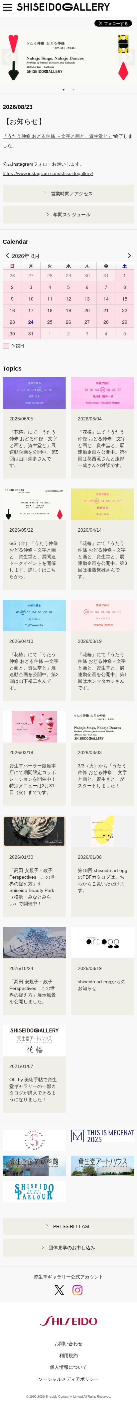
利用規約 (68, 1355)
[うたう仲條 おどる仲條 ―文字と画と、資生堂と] (68, 57)
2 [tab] (73, 89)
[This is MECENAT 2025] (102, 1139)
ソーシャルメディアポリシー (68, 1379)
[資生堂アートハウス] (102, 1173)
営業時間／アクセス (72, 193)
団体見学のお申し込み (72, 1247)
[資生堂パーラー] (34, 1199)
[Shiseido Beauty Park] (34, 1147)
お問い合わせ (68, 1343)
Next (127, 57)
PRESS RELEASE (72, 1226)
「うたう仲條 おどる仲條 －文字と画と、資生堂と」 (57, 136)
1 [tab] (63, 89)
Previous (10, 57)
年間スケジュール (71, 214)
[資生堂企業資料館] (34, 1173)
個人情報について (68, 1367)
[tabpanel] (68, 57)
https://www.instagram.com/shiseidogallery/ (48, 173)
